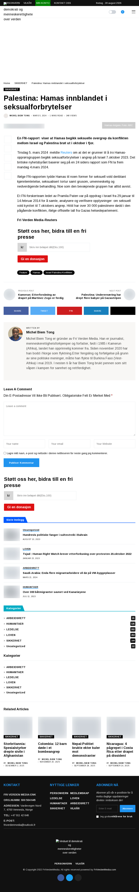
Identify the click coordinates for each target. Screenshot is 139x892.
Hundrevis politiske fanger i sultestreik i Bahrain (55, 534)
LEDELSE (70, 629)
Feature (23, 272)
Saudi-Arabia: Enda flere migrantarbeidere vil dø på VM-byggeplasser (69, 572)
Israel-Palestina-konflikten (59, 272)
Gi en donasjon (33, 259)
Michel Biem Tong (20, 116)
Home (7, 83)
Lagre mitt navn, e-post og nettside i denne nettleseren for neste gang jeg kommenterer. (57, 453)
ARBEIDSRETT (70, 618)
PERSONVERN (59, 793)
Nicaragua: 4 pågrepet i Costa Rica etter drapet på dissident (120, 749)
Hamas (36, 272)
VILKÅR (75, 808)
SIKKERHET (20, 83)
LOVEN (70, 635)
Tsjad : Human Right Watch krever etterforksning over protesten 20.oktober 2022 (77, 553)
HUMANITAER (70, 623)
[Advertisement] (69, 45)
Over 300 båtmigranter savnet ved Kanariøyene (54, 591)
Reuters (66, 152)
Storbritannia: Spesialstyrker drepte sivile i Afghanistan (15, 749)
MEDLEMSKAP (79, 793)
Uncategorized (70, 646)
